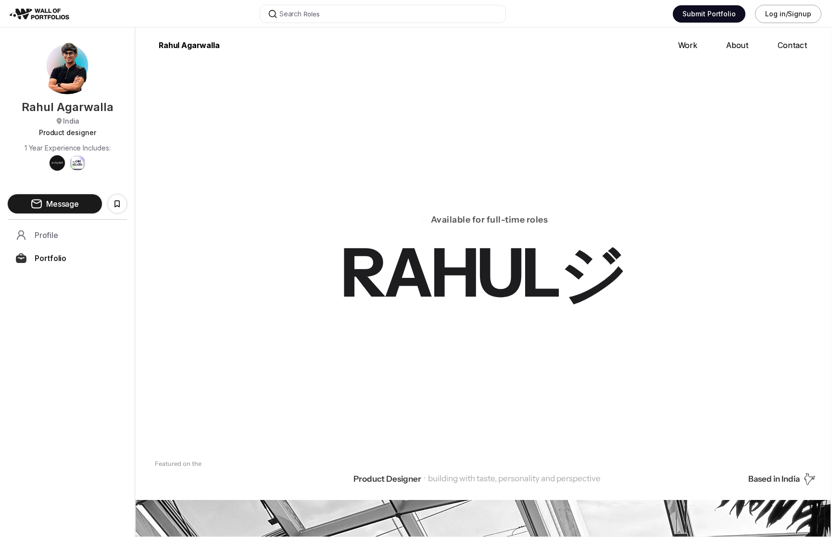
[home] (51, 14)
